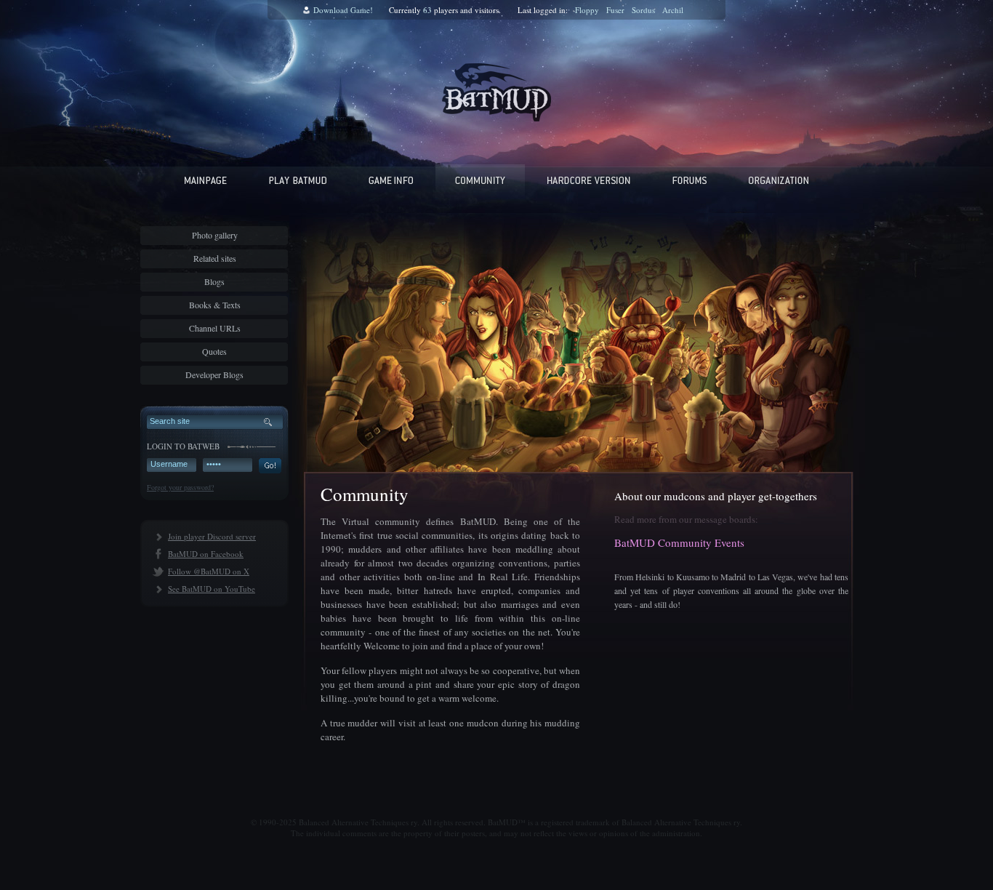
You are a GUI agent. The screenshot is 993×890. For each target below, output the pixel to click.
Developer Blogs (214, 374)
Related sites (214, 258)
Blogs (214, 281)
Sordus (643, 9)
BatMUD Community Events (679, 542)
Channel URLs (215, 328)
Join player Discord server (212, 536)
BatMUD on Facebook (206, 553)
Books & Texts (215, 304)
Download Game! (343, 9)
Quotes (214, 351)
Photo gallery (215, 235)
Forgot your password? (180, 487)
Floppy (587, 9)
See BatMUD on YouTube (211, 588)
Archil (672, 9)
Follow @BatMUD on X (208, 571)
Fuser (615, 9)
